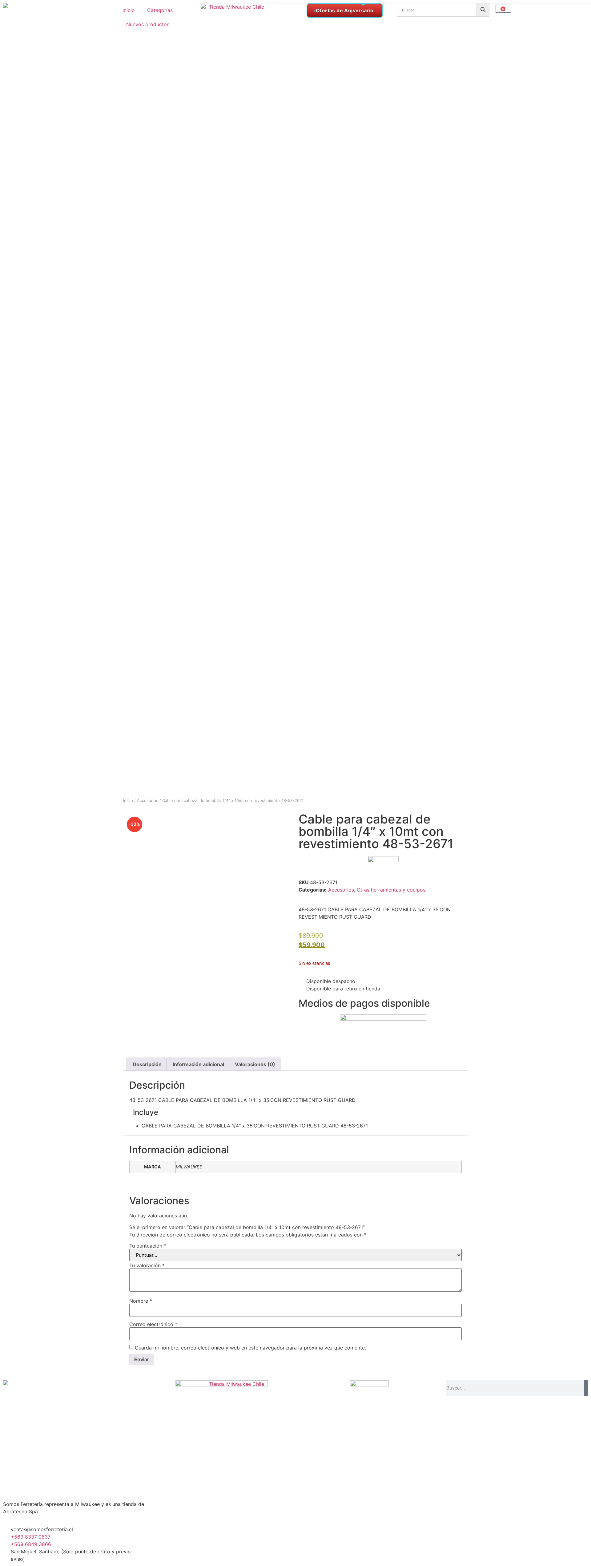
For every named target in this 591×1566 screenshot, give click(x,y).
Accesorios (147, 800)
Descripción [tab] (147, 1064)
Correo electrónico (153, 1324)
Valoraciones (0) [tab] (255, 1064)
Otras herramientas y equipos (391, 890)
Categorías (160, 10)
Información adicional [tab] (198, 1064)
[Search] (586, 1388)
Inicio (129, 10)
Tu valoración (147, 1265)
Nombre (140, 1300)
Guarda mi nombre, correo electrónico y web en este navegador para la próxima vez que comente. (250, 1347)
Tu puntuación (147, 1245)
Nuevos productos (147, 24)
